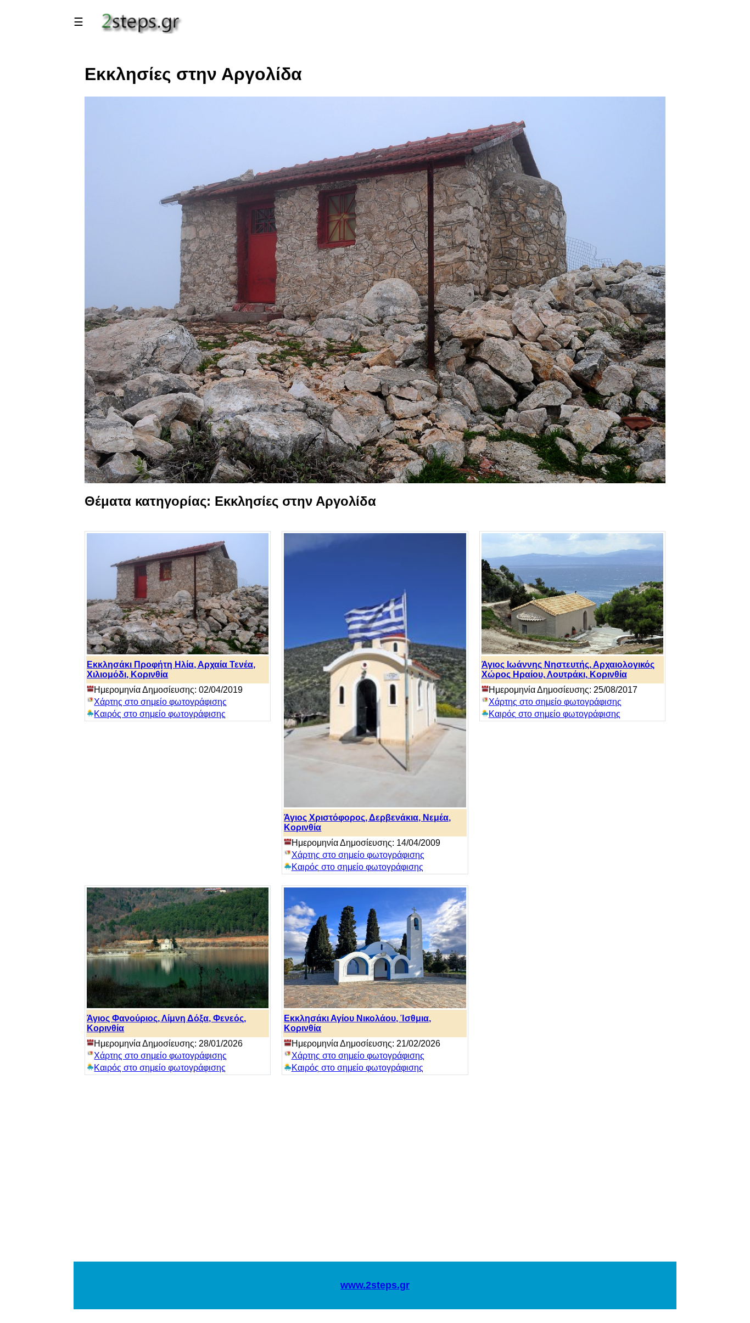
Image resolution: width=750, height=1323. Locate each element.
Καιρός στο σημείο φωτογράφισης (160, 714)
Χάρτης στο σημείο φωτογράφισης (160, 701)
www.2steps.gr (375, 1285)
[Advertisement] (375, 1174)
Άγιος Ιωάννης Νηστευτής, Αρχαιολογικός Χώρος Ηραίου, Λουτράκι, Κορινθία (568, 669)
